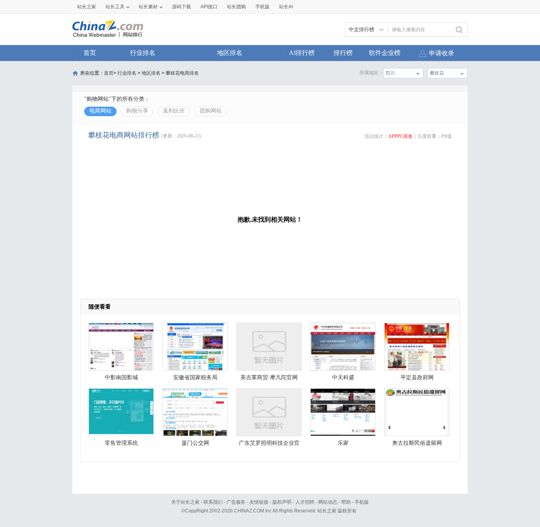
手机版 (362, 502)
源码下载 (181, 6)
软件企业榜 (384, 52)
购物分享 (137, 111)
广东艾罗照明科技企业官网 (269, 445)
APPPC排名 (400, 136)
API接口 (208, 6)
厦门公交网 (195, 443)
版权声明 (281, 502)
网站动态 (327, 502)
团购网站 (211, 111)
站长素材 (148, 6)
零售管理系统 (121, 443)
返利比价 (174, 111)
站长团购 (236, 6)
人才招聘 (304, 502)
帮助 (346, 502)
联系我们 (213, 502)
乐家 (343, 443)
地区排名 (229, 52)
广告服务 (236, 502)
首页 (89, 52)
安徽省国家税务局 (195, 377)
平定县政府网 (417, 377)
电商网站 (100, 111)
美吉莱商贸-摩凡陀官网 (269, 377)
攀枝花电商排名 (182, 73)
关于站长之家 (185, 502)
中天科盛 (343, 377)
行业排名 (142, 52)
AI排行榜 (302, 52)
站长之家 (86, 6)
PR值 (446, 136)
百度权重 (426, 136)
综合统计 (373, 136)
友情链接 (258, 502)
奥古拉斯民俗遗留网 (417, 443)
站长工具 (115, 6)
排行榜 (343, 52)
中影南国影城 (121, 377)
